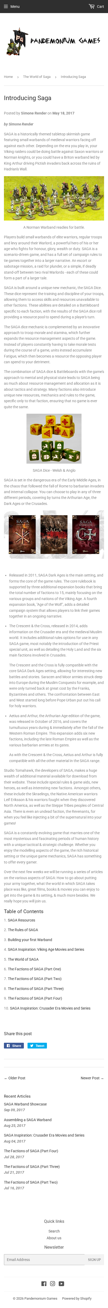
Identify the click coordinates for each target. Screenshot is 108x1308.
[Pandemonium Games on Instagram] (52, 1284)
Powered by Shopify (76, 1298)
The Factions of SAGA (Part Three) (36, 989)
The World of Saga (37, 77)
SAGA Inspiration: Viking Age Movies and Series (46, 949)
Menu (15, 6)
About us (54, 1238)
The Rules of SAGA (23, 930)
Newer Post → (92, 1078)
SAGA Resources (21, 920)
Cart (100, 6)
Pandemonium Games (40, 1298)
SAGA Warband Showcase (25, 1104)
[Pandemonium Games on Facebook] (44, 1284)
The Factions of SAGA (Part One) (34, 969)
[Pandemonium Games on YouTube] (61, 1284)
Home (8, 77)
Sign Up (94, 1260)
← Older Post (14, 1078)
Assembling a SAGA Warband (28, 1120)
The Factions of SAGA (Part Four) (35, 998)
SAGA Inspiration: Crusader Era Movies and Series (50, 1008)
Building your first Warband (30, 940)
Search (54, 1231)
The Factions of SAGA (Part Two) (35, 979)
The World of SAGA (23, 959)
